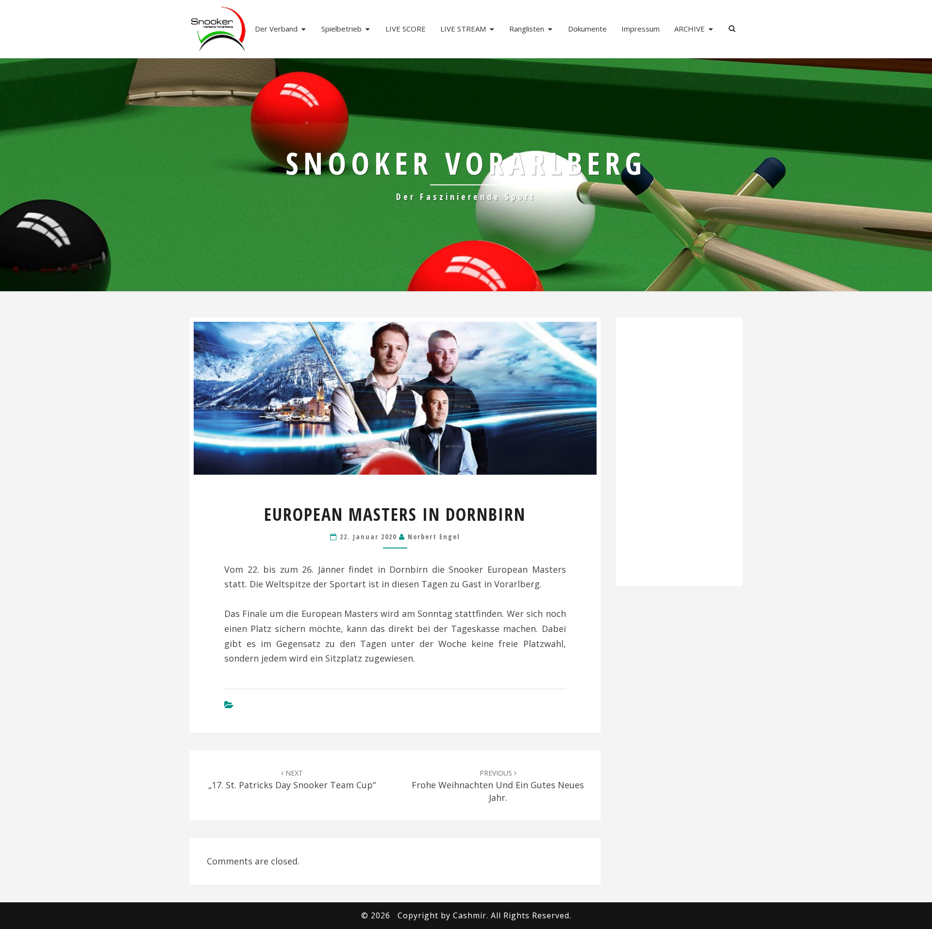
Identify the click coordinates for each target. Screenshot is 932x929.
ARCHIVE (689, 28)
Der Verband (276, 28)
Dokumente (587, 28)
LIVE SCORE (405, 28)
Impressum (640, 28)
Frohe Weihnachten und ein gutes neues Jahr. (498, 785)
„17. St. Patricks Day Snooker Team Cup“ (292, 779)
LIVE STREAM (463, 28)
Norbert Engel (434, 536)
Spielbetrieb (341, 28)
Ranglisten (526, 28)
